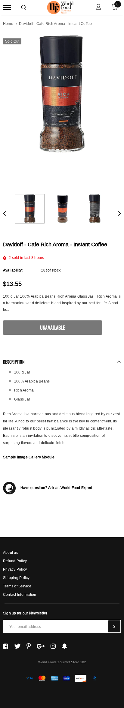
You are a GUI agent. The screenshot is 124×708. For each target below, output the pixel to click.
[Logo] (61, 6)
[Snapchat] (64, 646)
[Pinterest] (28, 646)
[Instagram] (53, 646)
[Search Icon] (23, 7)
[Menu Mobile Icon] (7, 7)
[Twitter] (17, 646)
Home (8, 23)
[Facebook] (5, 646)
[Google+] (41, 646)
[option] (62, 94)
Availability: (13, 270)
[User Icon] (98, 7)
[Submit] (114, 626)
